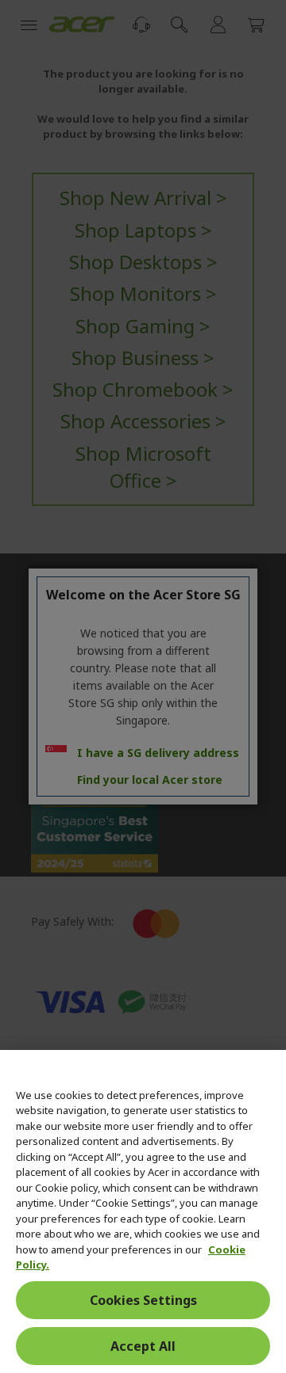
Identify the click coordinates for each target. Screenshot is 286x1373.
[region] (143, 1211)
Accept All (143, 1346)
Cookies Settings (143, 1300)
